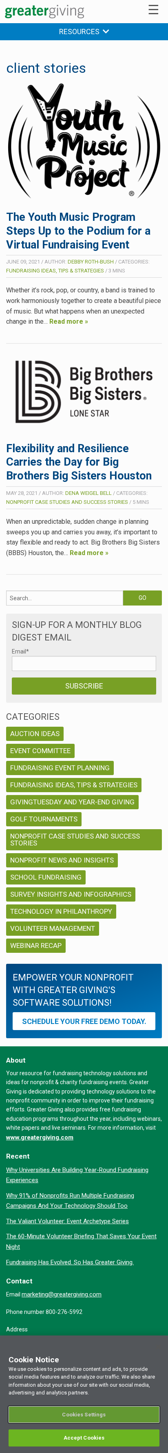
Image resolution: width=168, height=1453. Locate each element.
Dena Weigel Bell (88, 493)
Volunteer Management (52, 928)
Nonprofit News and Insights (62, 860)
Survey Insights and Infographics (70, 894)
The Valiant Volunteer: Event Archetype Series (67, 1221)
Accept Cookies (84, 1438)
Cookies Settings (84, 1415)
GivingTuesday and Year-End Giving (72, 802)
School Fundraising (46, 877)
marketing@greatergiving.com (62, 1294)
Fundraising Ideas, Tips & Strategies (55, 271)
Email (20, 651)
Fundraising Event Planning (60, 768)
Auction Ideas (35, 734)
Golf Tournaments (43, 819)
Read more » (68, 321)
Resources (81, 31)
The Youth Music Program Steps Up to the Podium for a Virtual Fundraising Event (78, 231)
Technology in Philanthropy (61, 911)
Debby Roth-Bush (91, 262)
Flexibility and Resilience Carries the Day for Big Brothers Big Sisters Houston (79, 462)
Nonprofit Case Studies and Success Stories (67, 502)
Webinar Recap (36, 945)
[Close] (158, 1347)
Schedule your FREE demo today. (84, 1021)
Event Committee (40, 751)
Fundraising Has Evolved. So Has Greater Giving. (70, 1262)
